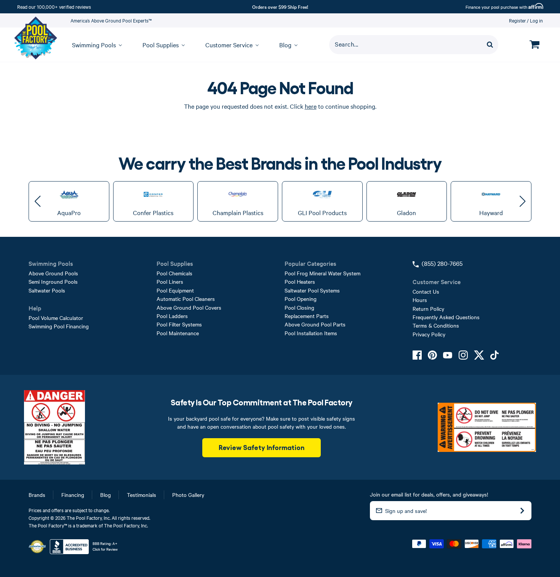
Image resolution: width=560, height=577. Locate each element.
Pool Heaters (300, 281)
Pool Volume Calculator (56, 317)
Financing (72, 494)
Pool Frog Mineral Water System (322, 273)
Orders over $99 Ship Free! (280, 6)
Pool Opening (301, 298)
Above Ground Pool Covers (189, 307)
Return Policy (428, 308)
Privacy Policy (429, 334)
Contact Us (426, 291)
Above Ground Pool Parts (315, 324)
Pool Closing (299, 307)
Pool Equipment (175, 290)
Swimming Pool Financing (59, 326)
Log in (536, 20)
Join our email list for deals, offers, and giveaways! (429, 494)
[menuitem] (93, 44)
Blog (105, 494)
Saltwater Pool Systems (312, 290)
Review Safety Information (261, 447)
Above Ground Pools (53, 273)
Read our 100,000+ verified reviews (54, 6)
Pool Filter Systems (179, 324)
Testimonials (141, 494)
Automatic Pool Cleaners (186, 298)
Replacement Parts (307, 316)
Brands (37, 494)
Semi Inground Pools (53, 281)
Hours (420, 300)
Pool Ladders (172, 316)
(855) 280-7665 (442, 263)
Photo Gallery (188, 494)
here (311, 106)
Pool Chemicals (174, 273)
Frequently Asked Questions (446, 317)
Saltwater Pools (47, 290)
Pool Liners (170, 281)
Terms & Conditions (436, 325)
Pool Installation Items (311, 333)
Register (517, 20)
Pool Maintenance (178, 333)
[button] (37, 201)
